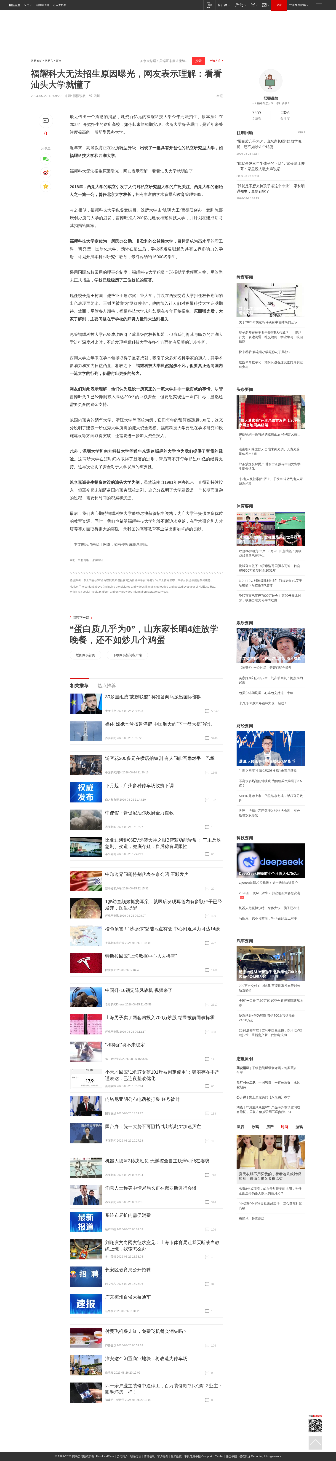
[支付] (254, 5)
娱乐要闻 (245, 623)
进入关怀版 (60, 5)
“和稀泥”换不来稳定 (125, 1044)
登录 (279, 5)
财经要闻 (245, 726)
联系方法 (135, 1456)
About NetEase (105, 1456)
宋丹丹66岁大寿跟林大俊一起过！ (263, 703)
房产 (270, 1127)
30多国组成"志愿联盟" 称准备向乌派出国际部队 (153, 696)
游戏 (299, 1127)
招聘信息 (149, 1456)
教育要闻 (245, 277)
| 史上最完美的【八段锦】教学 (264, 1097)
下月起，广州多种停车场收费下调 (139, 785)
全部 (300, 132)
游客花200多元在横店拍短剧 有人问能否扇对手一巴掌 (160, 758)
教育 (240, 1127)
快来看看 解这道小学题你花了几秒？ (265, 352)
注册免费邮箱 (297, 5)
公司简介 (122, 1456)
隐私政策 (176, 1456)
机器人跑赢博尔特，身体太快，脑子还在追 (269, 908)
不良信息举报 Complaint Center (203, 1456)
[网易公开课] (224, 5)
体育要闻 (245, 506)
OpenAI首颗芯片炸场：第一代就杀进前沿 (268, 883)
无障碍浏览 (42, 5)
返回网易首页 (85, 655)
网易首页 (14, 5)
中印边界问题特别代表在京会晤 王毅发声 (147, 874)
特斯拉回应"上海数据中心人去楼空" (141, 956)
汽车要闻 (245, 941)
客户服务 (162, 1456)
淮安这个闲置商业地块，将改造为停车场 (146, 1358)
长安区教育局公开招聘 (128, 1269)
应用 (26, 5)
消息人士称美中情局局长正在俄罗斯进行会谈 (151, 1188)
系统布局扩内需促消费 (128, 1215)
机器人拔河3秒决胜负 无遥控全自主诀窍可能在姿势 (157, 1160)
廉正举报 (231, 1456)
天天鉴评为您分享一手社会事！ (271, 103)
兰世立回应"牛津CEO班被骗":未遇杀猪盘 (268, 770)
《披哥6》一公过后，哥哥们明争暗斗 (265, 668)
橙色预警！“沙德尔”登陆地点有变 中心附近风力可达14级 (162, 928)
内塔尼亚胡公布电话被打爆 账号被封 (142, 1099)
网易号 (49, 60)
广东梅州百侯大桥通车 (128, 1296)
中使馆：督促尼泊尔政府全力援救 (139, 812)
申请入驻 (215, 60)
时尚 (284, 1127)
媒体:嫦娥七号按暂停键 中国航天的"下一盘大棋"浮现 (158, 723)
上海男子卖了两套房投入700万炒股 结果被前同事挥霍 (160, 1017)
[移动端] (209, 5)
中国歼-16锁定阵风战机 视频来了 (139, 990)
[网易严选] (240, 5)
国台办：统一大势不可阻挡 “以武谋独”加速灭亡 (153, 1126)
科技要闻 (245, 838)
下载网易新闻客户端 (127, 655)
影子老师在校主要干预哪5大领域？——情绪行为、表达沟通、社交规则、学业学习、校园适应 (271, 337)
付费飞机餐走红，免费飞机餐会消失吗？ (146, 1331)
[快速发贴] (46, 121)
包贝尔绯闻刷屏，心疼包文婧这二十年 (266, 693)
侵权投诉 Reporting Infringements (260, 1456)
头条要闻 (245, 389)
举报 (219, 95)
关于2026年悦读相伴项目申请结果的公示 (268, 322)
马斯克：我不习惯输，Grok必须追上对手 (268, 918)
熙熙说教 (79, 96)
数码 (255, 1127)
